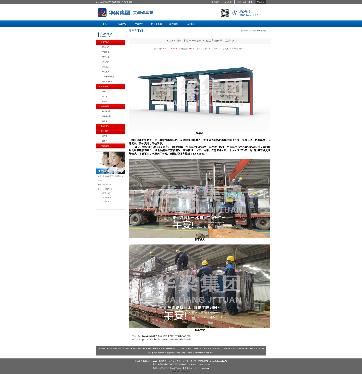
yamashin (155, 348)
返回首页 (215, 2)
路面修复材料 (244, 348)
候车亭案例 (261, 31)
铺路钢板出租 (200, 353)
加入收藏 (228, 2)
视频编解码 (171, 353)
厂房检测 (224, 348)
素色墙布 (209, 353)
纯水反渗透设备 (160, 353)
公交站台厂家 (127, 348)
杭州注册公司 (181, 353)
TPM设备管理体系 (198, 348)
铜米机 (148, 348)
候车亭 (109, 348)
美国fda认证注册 (184, 348)
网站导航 (176, 371)
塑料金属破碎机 (139, 348)
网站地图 (186, 371)
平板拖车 (190, 353)
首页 (254, 31)
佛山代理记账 (233, 348)
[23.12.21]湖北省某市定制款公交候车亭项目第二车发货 (166, 336)
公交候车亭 (117, 348)
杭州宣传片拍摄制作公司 (168, 348)
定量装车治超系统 (213, 348)
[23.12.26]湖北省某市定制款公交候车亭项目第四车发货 (166, 339)
